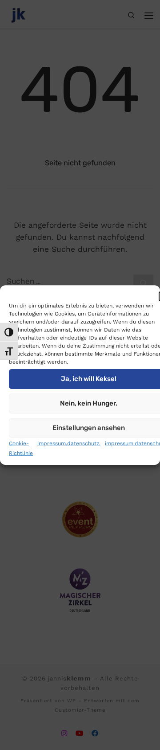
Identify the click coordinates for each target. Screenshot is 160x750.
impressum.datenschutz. (68, 443)
